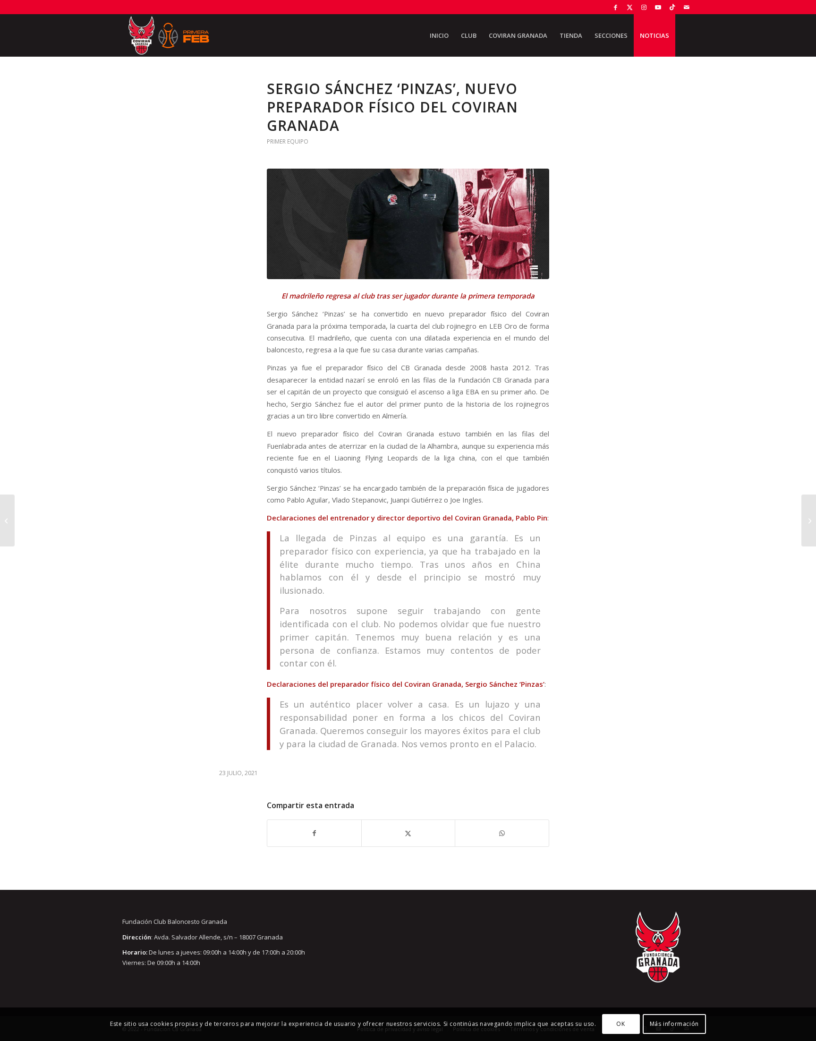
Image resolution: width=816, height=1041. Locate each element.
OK (620, 1024)
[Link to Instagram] (644, 7)
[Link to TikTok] (672, 7)
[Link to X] (630, 7)
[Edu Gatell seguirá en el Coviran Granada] (7, 520)
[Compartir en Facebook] (314, 833)
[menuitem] (439, 35)
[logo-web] (168, 35)
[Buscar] (684, 35)
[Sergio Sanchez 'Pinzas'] (408, 224)
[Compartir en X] (408, 833)
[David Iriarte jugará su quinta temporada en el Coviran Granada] (808, 520)
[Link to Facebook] (615, 7)
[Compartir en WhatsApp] (502, 833)
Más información (674, 1024)
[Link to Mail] (687, 7)
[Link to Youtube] (658, 7)
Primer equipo (287, 141)
